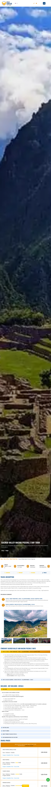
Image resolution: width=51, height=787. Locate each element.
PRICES (45, 572)
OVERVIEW (8, 572)
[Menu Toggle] (44, 3)
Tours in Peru (6, 559)
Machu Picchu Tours (14, 559)
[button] (1, 623)
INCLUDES (33, 572)
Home (2, 559)
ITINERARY (21, 572)
